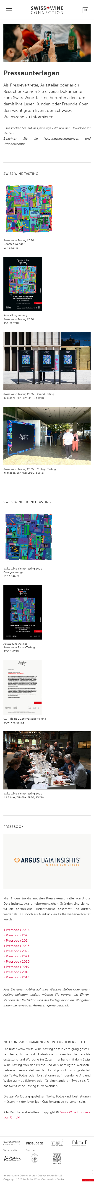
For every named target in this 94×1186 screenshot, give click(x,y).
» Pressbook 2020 (16, 962)
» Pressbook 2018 (16, 972)
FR (85, 10)
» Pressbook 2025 (16, 935)
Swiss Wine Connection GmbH (46, 1179)
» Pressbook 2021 (16, 956)
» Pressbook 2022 (16, 951)
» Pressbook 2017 (16, 977)
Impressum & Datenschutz (19, 1175)
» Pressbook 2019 (16, 967)
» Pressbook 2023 (16, 946)
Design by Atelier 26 (50, 1175)
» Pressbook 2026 (16, 930)
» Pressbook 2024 (16, 941)
